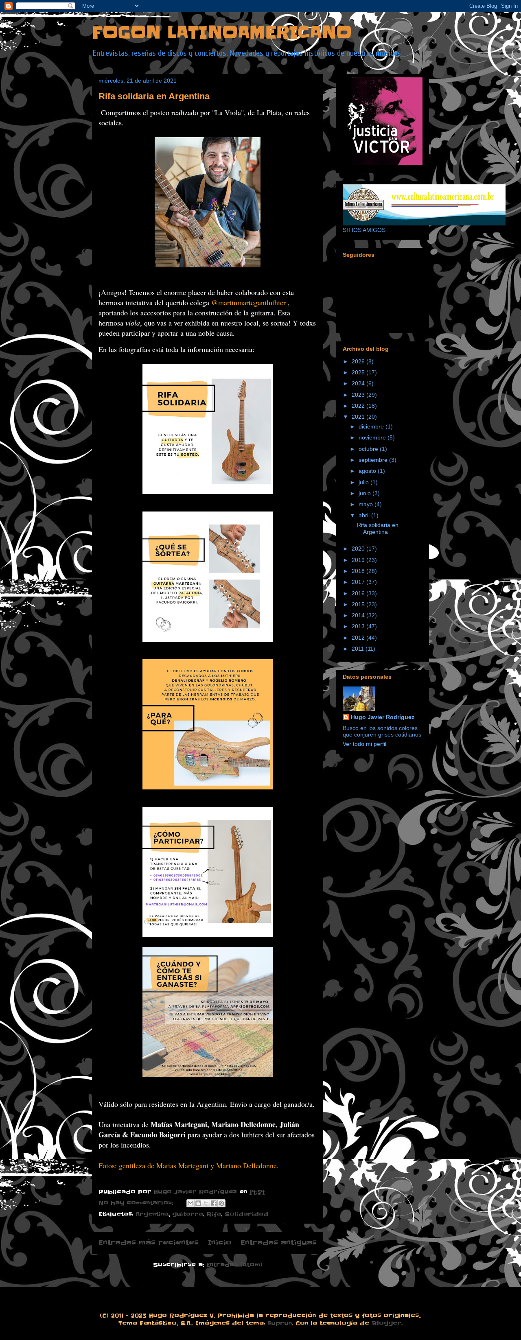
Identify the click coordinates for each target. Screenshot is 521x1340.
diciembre (372, 426)
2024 (359, 383)
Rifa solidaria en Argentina (154, 96)
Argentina (152, 1214)
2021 (359, 416)
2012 (359, 637)
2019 (359, 560)
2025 (359, 372)
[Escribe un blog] (198, 1203)
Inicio (220, 1243)
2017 (359, 582)
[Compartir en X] (206, 1203)
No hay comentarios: (137, 1203)
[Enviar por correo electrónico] (190, 1203)
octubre (369, 449)
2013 (359, 626)
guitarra (187, 1214)
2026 (359, 361)
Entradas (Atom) (234, 1265)
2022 (359, 405)
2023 (359, 394)
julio (364, 482)
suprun (279, 1323)
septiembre (374, 460)
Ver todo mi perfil (364, 744)
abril (365, 515)
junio (365, 493)
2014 (359, 615)
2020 (359, 548)
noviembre (373, 437)
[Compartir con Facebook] (214, 1203)
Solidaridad (246, 1214)
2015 (359, 604)
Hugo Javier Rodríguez (382, 717)
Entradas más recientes (149, 1243)
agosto (368, 471)
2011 (359, 648)
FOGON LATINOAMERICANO (222, 32)
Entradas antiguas (279, 1243)
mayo (366, 504)
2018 (359, 571)
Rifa (214, 1214)
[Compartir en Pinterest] (221, 1203)
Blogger (386, 1323)
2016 (359, 593)
